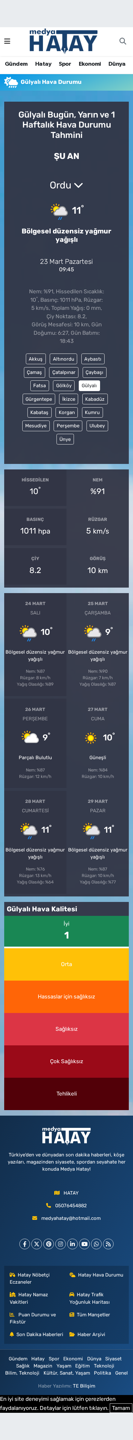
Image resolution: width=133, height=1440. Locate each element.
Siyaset (113, 1359)
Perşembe (68, 426)
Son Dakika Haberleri (39, 1334)
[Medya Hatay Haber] (63, 41)
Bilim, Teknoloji (22, 1373)
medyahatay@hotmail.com (71, 1218)
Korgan (67, 412)
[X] (36, 1244)
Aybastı (92, 359)
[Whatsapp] (96, 1244)
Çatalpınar (64, 372)
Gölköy (64, 385)
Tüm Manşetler (93, 1315)
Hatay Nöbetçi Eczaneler (30, 1278)
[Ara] (123, 42)
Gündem (16, 64)
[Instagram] (60, 1244)
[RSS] (108, 1244)
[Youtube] (84, 1244)
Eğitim (82, 1366)
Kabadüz (95, 399)
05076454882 (71, 1206)
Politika (102, 1373)
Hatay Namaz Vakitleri (29, 1298)
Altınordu (63, 359)
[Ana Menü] (7, 41)
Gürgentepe (39, 399)
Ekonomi (90, 64)
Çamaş (34, 372)
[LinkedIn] (72, 1244)
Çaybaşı (94, 372)
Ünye (65, 439)
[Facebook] (24, 1244)
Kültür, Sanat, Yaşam (67, 1373)
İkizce (68, 399)
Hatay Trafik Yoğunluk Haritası (89, 1298)
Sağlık (23, 1366)
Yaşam (63, 1366)
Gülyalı (89, 385)
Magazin (43, 1366)
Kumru (92, 412)
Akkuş (36, 359)
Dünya (117, 64)
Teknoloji (104, 1366)
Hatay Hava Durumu (100, 1275)
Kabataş (39, 412)
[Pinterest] (48, 1244)
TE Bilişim (84, 1386)
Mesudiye (35, 426)
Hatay (43, 64)
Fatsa (39, 385)
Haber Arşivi (91, 1334)
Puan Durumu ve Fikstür (33, 1318)
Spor (65, 64)
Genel (121, 1373)
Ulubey (97, 426)
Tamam (121, 1408)
